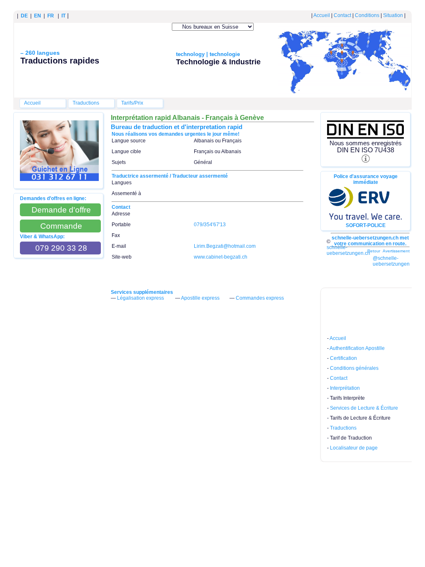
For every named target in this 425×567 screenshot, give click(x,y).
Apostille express (200, 298)
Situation (393, 15)
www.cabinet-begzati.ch (220, 257)
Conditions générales (354, 368)
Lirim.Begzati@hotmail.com (225, 246)
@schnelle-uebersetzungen (391, 261)
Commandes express (260, 298)
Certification (343, 358)
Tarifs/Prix (132, 103)
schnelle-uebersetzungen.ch (348, 250)
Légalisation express (140, 298)
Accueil (321, 15)
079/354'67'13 (210, 224)
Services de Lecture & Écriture (364, 408)
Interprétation (345, 388)
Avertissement (396, 251)
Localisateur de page (354, 448)
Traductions (86, 103)
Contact (342, 15)
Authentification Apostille (357, 348)
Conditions (367, 15)
